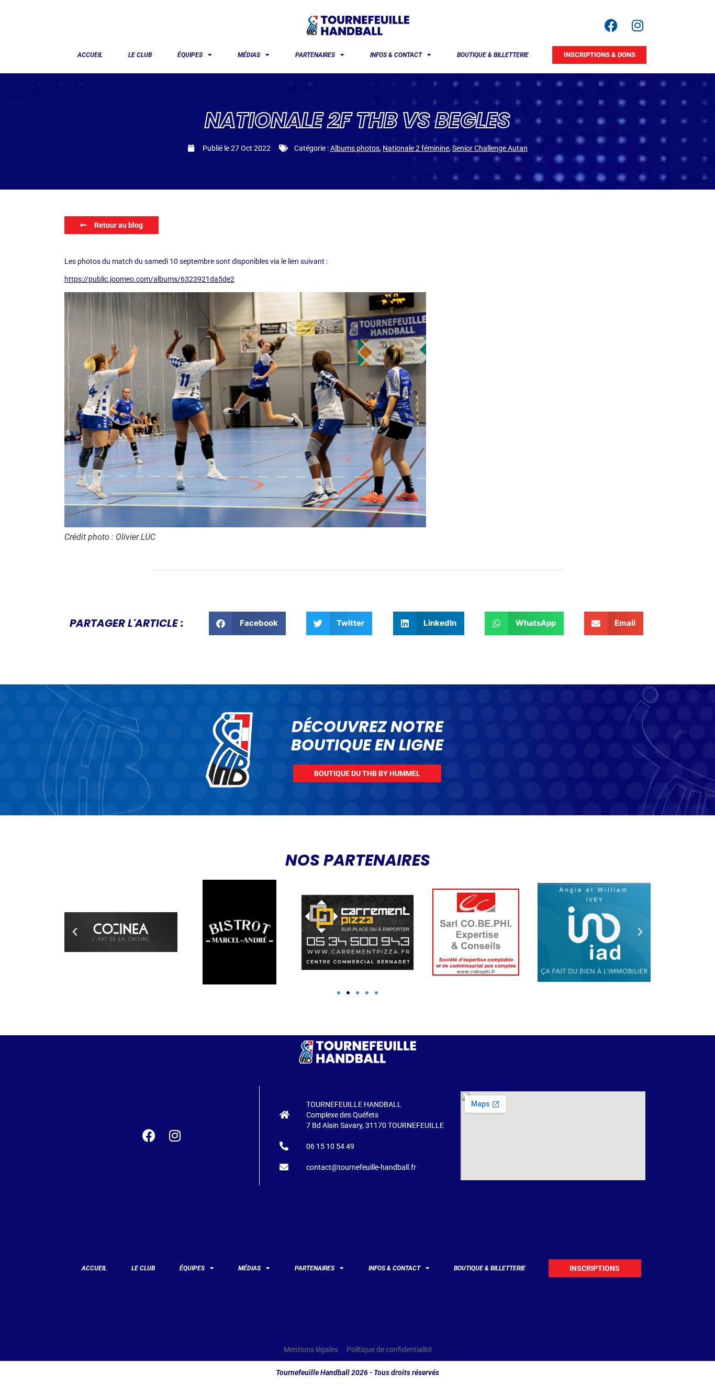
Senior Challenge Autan (490, 148)
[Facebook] (611, 26)
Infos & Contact (396, 55)
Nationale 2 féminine (416, 148)
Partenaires (315, 55)
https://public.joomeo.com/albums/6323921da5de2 (149, 279)
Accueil (90, 55)
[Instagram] (637, 26)
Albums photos (354, 148)
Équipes (190, 55)
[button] (247, 623)
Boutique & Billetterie (493, 55)
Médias (249, 55)
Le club (140, 55)
